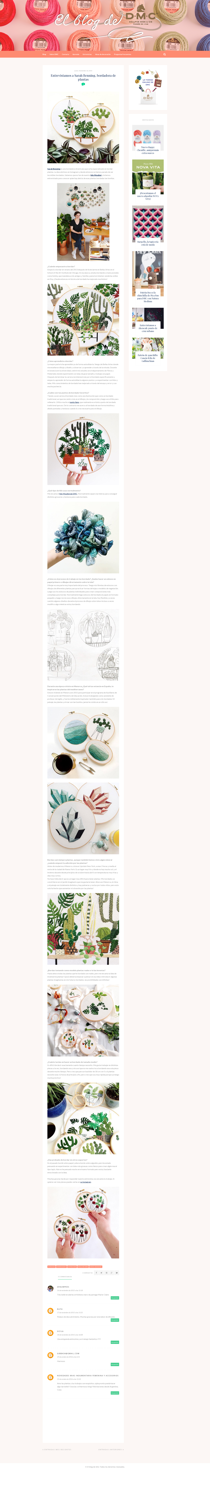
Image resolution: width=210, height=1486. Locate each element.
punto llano (74, 402)
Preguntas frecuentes (122, 54)
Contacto (65, 54)
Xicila (60, 1331)
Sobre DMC (54, 54)
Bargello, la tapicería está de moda (147, 243)
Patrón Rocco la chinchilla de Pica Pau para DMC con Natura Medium (148, 297)
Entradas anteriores (111, 1450)
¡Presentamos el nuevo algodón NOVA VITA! (148, 196)
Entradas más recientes (57, 1450)
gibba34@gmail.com (68, 1353)
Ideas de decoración (103, 54)
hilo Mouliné (96, 175)
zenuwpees (63, 1287)
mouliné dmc (83, 1266)
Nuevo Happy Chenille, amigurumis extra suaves (148, 150)
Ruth (60, 1309)
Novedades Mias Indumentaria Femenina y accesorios (88, 1375)
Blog (44, 54)
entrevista (72, 1266)
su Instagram (85, 1182)
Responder (114, 1298)
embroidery (61, 1266)
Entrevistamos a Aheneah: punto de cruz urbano (147, 328)
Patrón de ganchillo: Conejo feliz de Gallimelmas (148, 358)
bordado (51, 1266)
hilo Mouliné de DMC (68, 494)
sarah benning (96, 1266)
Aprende (76, 54)
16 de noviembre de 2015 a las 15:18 (70, 1290)
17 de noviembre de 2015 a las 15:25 (70, 1312)
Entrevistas (87, 54)
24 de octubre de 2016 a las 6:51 (68, 1357)
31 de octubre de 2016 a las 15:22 (69, 1379)
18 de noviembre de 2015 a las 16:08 (70, 1335)
